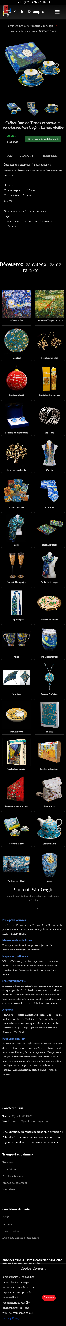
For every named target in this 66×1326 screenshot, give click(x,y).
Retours (7, 1224)
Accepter (48, 1297)
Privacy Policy (11, 1318)
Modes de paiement (14, 1182)
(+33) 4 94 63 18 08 (37, 2)
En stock (7, 1162)
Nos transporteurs (13, 1176)
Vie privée (8, 1189)
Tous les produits (30, 26)
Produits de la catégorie (33, 31)
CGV (5, 1217)
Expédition (9, 1169)
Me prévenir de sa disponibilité (43, 139)
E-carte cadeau (11, 1231)
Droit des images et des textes (20, 1237)
